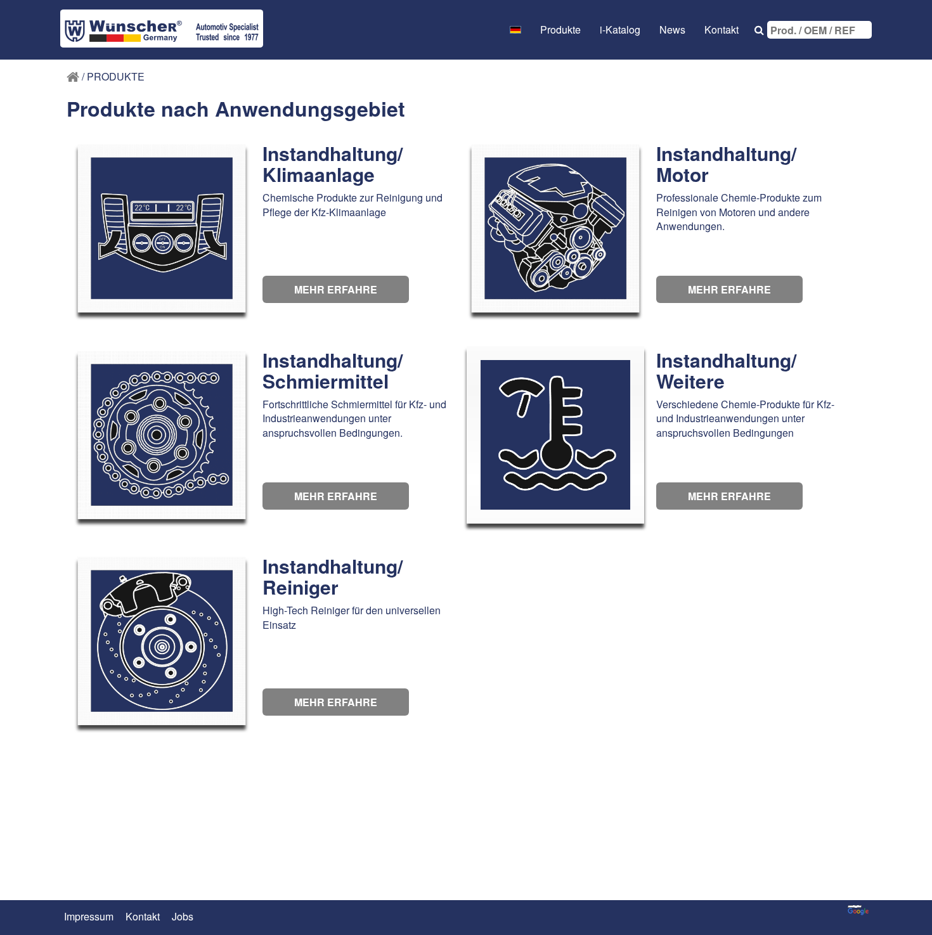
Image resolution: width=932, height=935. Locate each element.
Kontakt (721, 29)
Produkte (560, 29)
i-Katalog (620, 29)
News (672, 29)
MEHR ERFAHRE (335, 289)
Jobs (182, 917)
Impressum (88, 917)
